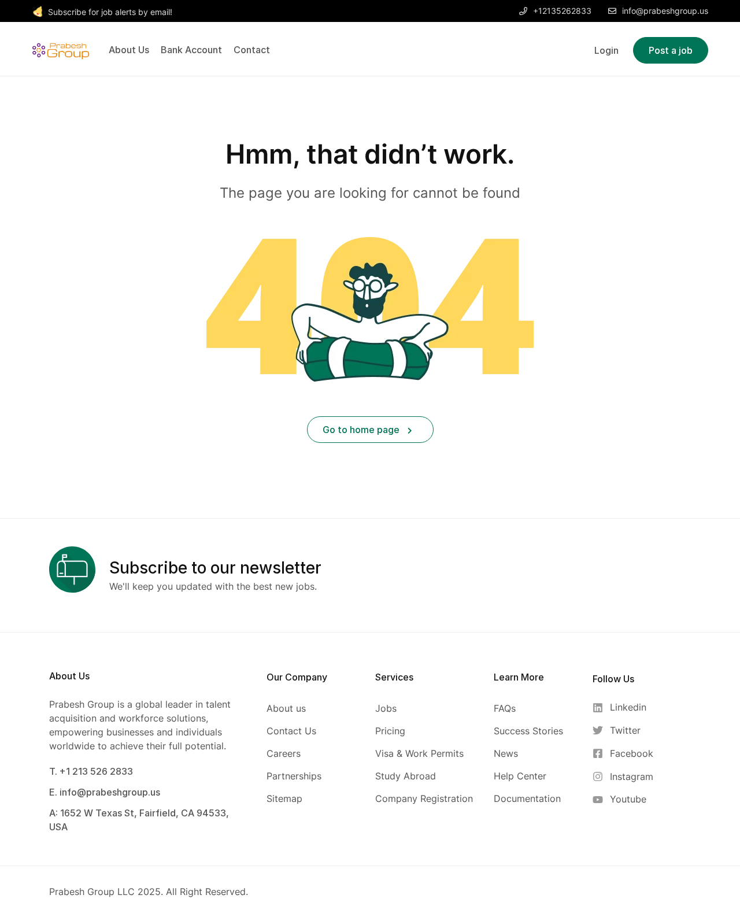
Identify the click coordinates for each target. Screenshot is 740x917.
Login (606, 50)
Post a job (671, 50)
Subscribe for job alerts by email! (110, 12)
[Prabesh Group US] (61, 49)
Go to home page (362, 429)
